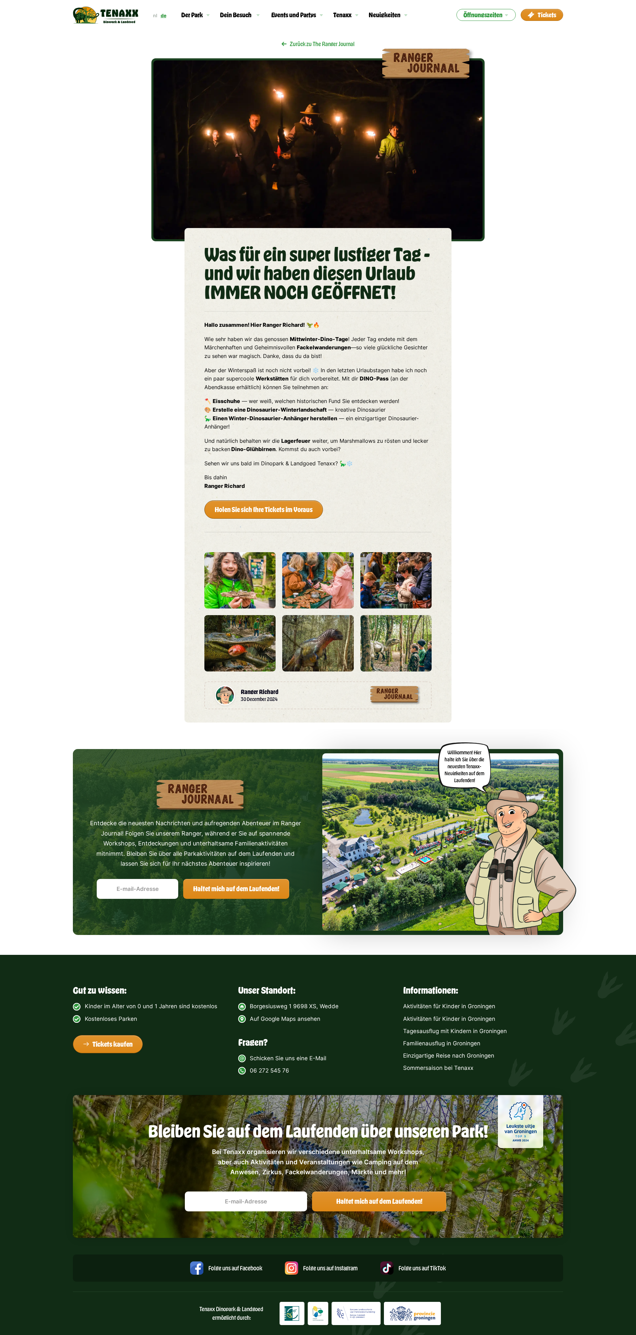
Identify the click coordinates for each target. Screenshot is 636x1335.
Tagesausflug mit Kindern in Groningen (455, 1031)
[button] (196, 15)
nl (155, 15)
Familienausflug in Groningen (441, 1043)
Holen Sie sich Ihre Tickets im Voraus (264, 509)
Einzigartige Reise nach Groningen (448, 1055)
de (163, 15)
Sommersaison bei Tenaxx (438, 1068)
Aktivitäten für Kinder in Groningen (449, 1006)
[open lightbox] (240, 580)
